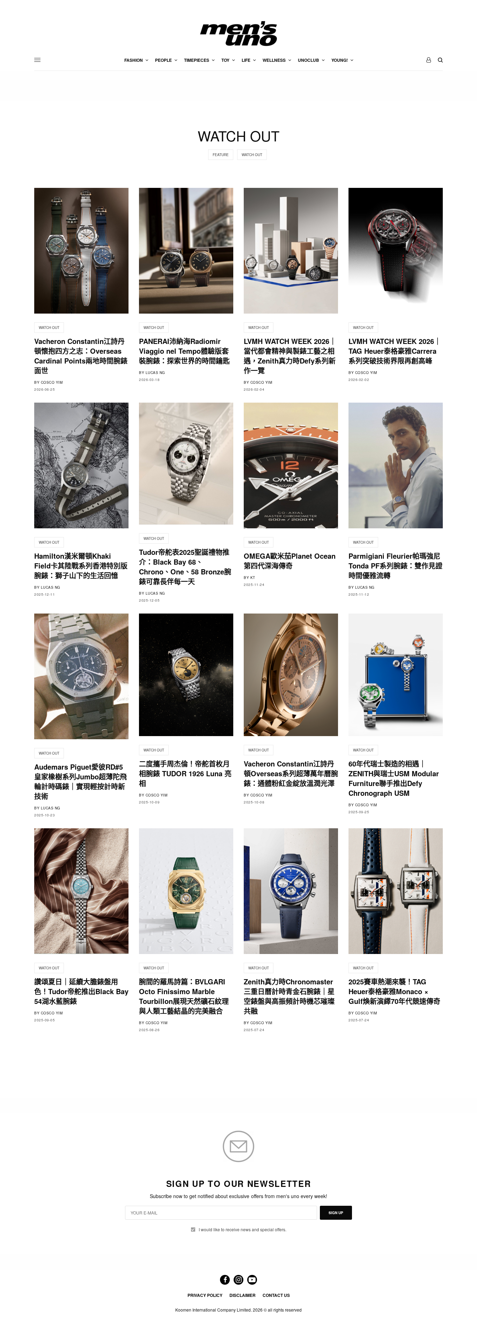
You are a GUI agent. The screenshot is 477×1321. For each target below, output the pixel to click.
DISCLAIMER (242, 1295)
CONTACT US (276, 1295)
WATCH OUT (252, 154)
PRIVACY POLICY (205, 1295)
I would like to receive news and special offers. (242, 1229)
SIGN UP (336, 1212)
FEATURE (221, 154)
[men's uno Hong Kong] (238, 33)
